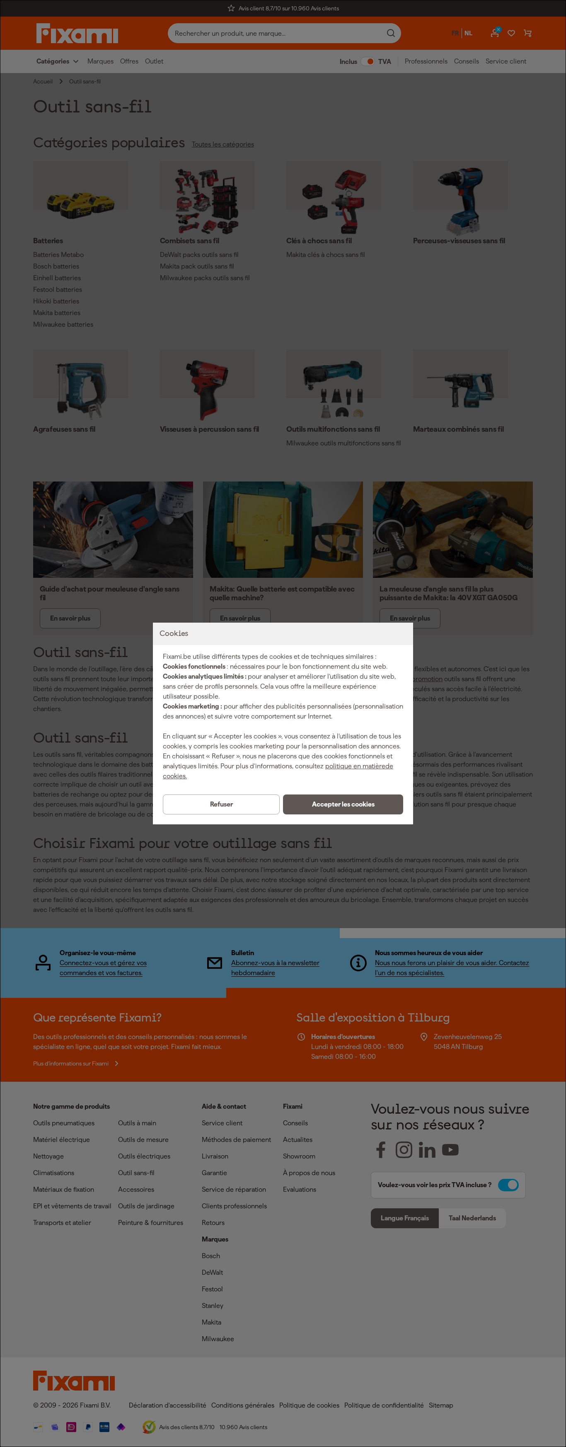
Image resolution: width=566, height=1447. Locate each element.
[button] (343, 804)
